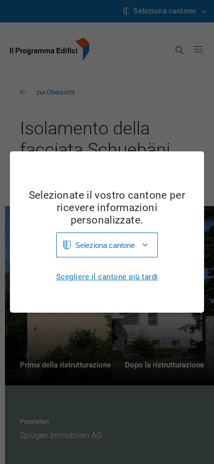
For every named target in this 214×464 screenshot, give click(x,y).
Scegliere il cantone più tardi (107, 277)
